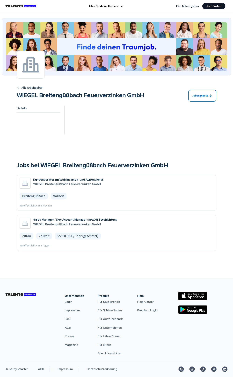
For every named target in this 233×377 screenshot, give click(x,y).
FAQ (68, 319)
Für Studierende (109, 302)
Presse (69, 336)
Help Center (145, 302)
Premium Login (147, 310)
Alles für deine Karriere (104, 6)
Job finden (213, 6)
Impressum (72, 310)
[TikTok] (203, 369)
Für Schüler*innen (110, 310)
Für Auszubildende (110, 319)
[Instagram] (192, 369)
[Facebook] (181, 369)
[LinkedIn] (225, 369)
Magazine (71, 345)
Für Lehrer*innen (109, 336)
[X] (214, 369)
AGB (68, 328)
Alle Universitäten (110, 353)
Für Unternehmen (110, 328)
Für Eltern (104, 345)
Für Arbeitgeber (187, 6)
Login (68, 302)
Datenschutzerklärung (102, 369)
